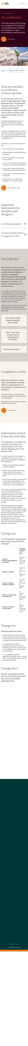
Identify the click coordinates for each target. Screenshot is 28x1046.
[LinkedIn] (12, 804)
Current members (6, 825)
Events (3, 847)
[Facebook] (7, 804)
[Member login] (23, 3)
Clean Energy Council (13, 947)
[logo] (5, 3)
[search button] (20, 3)
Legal (11, 944)
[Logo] (14, 796)
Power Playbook (19, 820)
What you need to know (16, 70)
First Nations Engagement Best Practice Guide (19, 830)
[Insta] (9, 804)
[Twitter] (14, 804)
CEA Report (18, 817)
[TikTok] (20, 804)
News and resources (6, 843)
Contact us (4, 818)
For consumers (5, 850)
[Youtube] (17, 804)
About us (3, 822)
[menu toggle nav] (26, 3)
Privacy (16, 944)
